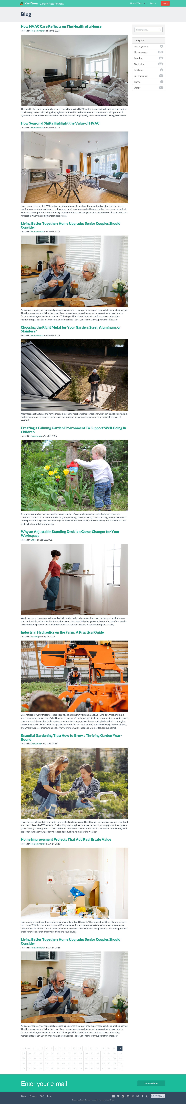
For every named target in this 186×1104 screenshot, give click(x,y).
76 (40, 1068)
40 (40, 1058)
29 (80, 1053)
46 (75, 1058)
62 (63, 1063)
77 (46, 1068)
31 (92, 1053)
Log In (153, 3)
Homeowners (37, 30)
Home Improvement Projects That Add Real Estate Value (66, 839)
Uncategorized (148, 46)
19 (23, 1053)
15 (102, 1048)
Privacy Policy (109, 1100)
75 (35, 1068)
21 (35, 1053)
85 (92, 1068)
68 (97, 1063)
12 (85, 1048)
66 (86, 1063)
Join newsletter (151, 1083)
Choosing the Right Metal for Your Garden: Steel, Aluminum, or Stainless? (71, 329)
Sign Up (165, 3)
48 (86, 1058)
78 (52, 1068)
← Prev (26, 1048)
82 (75, 1068)
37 (23, 1058)
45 (69, 1058)
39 (35, 1058)
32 (97, 1053)
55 (23, 1063)
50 (97, 1058)
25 (58, 1053)
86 (97, 1068)
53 (114, 1058)
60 (52, 1063)
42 (52, 1058)
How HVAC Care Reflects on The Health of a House (61, 26)
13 (91, 1048)
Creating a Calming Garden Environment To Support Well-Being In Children (73, 430)
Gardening (35, 436)
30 (86, 1053)
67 (92, 1063)
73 (23, 1068)
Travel (148, 81)
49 (92, 1058)
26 (63, 1053)
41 (46, 1058)
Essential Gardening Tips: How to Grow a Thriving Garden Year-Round (71, 737)
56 (29, 1063)
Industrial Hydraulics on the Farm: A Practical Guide (62, 632)
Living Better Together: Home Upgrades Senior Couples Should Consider (70, 225)
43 (58, 1058)
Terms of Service (96, 1100)
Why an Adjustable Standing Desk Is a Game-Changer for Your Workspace (70, 534)
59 (46, 1063)
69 (103, 1063)
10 (74, 1048)
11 (79, 1048)
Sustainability (148, 76)
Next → (117, 1068)
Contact (33, 1096)
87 (103, 1068)
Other (33, 539)
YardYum (31, 3)
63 (69, 1063)
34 (109, 1053)
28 (75, 1053)
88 (109, 1068)
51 (103, 1058)
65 (80, 1063)
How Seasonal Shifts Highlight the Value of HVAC (60, 123)
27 (69, 1053)
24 (52, 1053)
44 (63, 1058)
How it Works (136, 3)
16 (108, 1048)
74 (29, 1068)
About (23, 1096)
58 (40, 1063)
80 (63, 1068)
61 (58, 1063)
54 (120, 1058)
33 (103, 1053)
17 (114, 1048)
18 (119, 1048)
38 (29, 1058)
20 (29, 1053)
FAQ (42, 1096)
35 (114, 1053)
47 (80, 1058)
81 (69, 1068)
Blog (49, 1096)
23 (46, 1053)
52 (109, 1058)
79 (58, 1068)
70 (109, 1063)
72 (120, 1063)
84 (86, 1068)
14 (97, 1048)
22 (40, 1053)
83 (80, 1068)
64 (75, 1063)
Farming (34, 636)
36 (120, 1053)
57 (35, 1063)
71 (114, 1063)
